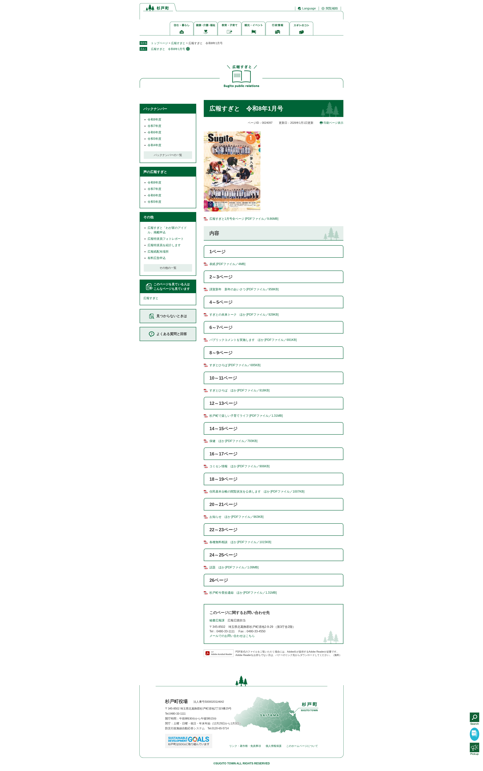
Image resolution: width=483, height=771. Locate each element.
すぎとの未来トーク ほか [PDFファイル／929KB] (243, 314)
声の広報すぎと (155, 172)
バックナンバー (155, 109)
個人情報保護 (273, 745)
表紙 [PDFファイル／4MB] (227, 264)
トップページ (159, 43)
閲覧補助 (332, 8)
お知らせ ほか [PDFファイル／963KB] (236, 516)
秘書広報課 (217, 620)
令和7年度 (154, 126)
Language (309, 8)
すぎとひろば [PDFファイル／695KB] (234, 365)
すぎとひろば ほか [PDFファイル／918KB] (239, 390)
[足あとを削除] (188, 49)
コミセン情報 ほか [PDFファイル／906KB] (239, 466)
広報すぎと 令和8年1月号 (168, 49)
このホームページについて (302, 745)
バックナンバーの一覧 (168, 155)
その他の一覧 (167, 267)
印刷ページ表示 (333, 122)
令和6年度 (154, 132)
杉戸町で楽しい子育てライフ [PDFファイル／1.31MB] (246, 415)
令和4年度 (154, 145)
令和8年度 (154, 119)
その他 (148, 217)
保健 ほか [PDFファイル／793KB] (233, 441)
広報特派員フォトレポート (166, 238)
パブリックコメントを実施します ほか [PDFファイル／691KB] (253, 339)
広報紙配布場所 (158, 251)
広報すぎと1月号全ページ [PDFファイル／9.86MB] (243, 218)
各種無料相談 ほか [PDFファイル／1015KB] (240, 542)
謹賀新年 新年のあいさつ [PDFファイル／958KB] (243, 289)
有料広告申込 (157, 258)
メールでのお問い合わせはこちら (232, 635)
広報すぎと (178, 43)
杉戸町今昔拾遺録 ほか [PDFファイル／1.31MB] (243, 592)
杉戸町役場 (176, 701)
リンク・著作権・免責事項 (245, 745)
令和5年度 (154, 138)
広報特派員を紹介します (164, 245)
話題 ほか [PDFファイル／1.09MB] (233, 567)
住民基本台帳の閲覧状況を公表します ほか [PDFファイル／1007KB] (256, 491)
